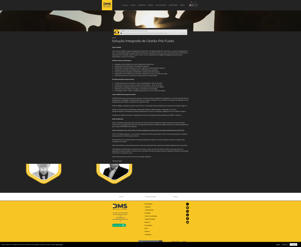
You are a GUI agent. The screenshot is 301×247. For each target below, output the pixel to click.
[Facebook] (187, 218)
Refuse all (285, 244)
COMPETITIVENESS (150, 219)
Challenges (148, 234)
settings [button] (278, 244)
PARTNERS (147, 213)
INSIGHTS (147, 222)
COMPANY (148, 207)
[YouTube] (187, 222)
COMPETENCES (149, 210)
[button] (160, 5)
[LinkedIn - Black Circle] (187, 215)
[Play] (121, 33)
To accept (293, 244)
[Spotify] (187, 207)
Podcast (147, 231)
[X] (187, 204)
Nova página (148, 204)
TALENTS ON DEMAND (151, 216)
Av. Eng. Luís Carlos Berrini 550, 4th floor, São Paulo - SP (120, 214)
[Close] (299, 244)
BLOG (146, 228)
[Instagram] (187, 211)
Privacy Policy (176, 241)
